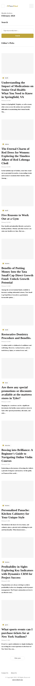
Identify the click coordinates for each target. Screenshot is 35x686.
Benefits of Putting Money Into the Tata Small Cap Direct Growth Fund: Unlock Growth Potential (17, 275)
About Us (14, 673)
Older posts (17, 658)
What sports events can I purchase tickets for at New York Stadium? (17, 633)
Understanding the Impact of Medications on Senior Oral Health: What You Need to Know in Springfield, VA (17, 90)
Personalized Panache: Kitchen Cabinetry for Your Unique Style (15, 514)
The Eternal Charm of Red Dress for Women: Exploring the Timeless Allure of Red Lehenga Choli (15, 156)
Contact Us (4, 673)
